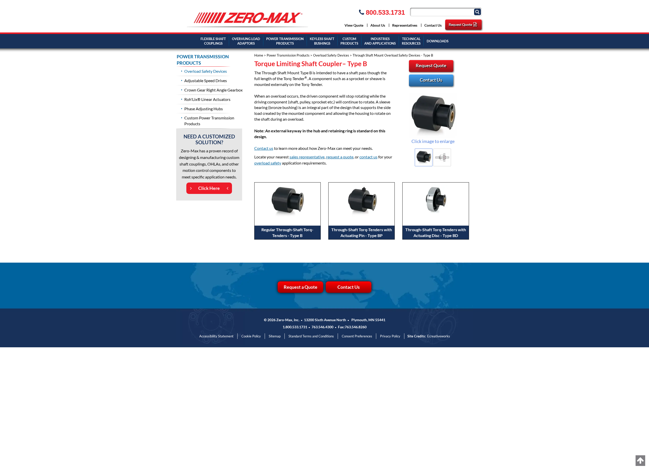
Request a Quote (300, 287)
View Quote (354, 25)
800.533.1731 (384, 12)
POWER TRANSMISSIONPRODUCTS (285, 41)
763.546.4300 (322, 327)
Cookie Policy (251, 336)
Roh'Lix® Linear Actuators (207, 99)
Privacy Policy (390, 336)
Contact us (263, 148)
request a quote (339, 156)
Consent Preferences (357, 336)
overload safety (267, 162)
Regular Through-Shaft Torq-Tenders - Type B (287, 232)
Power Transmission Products (288, 55)
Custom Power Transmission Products (209, 120)
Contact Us (433, 25)
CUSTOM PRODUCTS (349, 41)
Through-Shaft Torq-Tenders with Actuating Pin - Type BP (361, 232)
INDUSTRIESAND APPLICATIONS (380, 41)
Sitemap (275, 336)
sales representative (307, 156)
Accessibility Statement (216, 336)
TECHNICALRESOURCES (411, 41)
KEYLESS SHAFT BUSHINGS (322, 41)
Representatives (404, 25)
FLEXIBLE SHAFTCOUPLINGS (213, 41)
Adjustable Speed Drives (205, 80)
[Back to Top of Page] (640, 460)
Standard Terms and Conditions (311, 336)
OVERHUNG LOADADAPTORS (246, 41)
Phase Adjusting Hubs (203, 108)
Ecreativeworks (438, 336)
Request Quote (460, 24)
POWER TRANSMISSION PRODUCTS (203, 60)
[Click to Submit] (478, 11)
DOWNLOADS (437, 41)
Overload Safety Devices (331, 55)
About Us (377, 25)
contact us (368, 156)
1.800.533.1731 (295, 327)
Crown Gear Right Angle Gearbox (213, 89)
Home (258, 55)
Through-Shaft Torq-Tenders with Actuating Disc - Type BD (435, 232)
